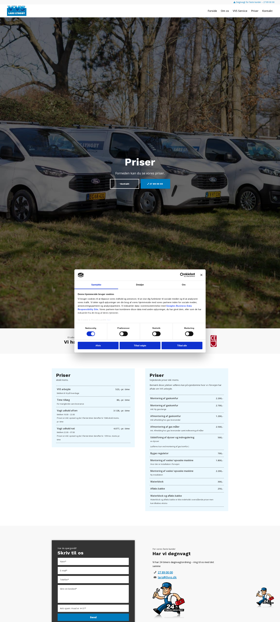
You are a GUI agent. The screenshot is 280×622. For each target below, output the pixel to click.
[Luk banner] (201, 275)
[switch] (123, 333)
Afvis (98, 345)
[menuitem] (253, 2)
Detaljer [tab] (140, 284)
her (109, 320)
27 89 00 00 (165, 572)
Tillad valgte (140, 345)
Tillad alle (182, 345)
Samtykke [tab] (96, 284)
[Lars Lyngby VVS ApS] (17, 10)
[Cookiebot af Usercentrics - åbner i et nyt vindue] (182, 275)
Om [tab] (184, 284)
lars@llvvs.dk (167, 577)
